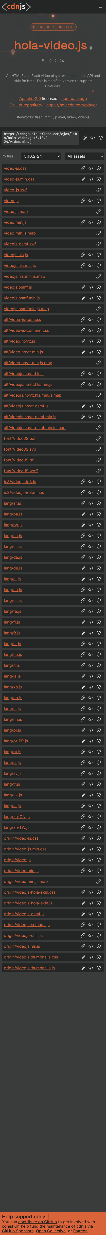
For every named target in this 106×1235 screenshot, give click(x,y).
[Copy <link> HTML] (90, 168)
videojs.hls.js (16, 254)
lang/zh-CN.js (17, 816)
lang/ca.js (13, 535)
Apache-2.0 (30, 98)
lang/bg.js (13, 525)
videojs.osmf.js (18, 287)
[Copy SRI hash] (100, 137)
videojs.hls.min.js (20, 265)
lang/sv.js (12, 773)
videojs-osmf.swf (20, 244)
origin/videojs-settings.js (27, 924)
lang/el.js (12, 579)
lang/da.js (13, 557)
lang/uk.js (13, 795)
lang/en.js (13, 589)
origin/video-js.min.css (25, 849)
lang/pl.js (12, 730)
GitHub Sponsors (18, 1230)
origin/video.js (17, 860)
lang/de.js (13, 568)
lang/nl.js (12, 708)
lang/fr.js (12, 633)
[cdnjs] (16, 7)
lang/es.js (13, 600)
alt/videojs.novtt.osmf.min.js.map (35, 427)
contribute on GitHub (37, 1221)
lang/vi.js (12, 806)
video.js (11, 200)
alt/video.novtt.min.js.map (28, 363)
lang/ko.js (13, 687)
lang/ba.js (13, 514)
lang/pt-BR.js (16, 741)
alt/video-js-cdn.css (22, 319)
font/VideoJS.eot (19, 438)
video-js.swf (15, 190)
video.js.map (16, 211)
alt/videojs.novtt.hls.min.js (28, 384)
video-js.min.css (19, 179)
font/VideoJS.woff (21, 471)
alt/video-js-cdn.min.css (26, 330)
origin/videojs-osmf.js (24, 914)
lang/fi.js (12, 622)
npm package (74, 98)
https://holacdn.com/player (71, 104)
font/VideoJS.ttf (19, 460)
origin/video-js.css (21, 838)
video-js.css (15, 168)
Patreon (80, 1230)
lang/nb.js (13, 697)
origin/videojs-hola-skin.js (28, 903)
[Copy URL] (84, 137)
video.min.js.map (20, 233)
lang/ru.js (12, 751)
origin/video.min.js (21, 870)
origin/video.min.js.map (26, 881)
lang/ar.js (12, 503)
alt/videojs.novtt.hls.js (24, 373)
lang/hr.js (12, 643)
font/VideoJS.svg (20, 449)
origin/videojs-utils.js (23, 935)
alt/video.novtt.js (19, 341)
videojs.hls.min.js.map (24, 276)
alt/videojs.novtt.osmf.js (26, 406)
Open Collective (51, 1230)
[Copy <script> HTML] (92, 137)
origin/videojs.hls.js (22, 946)
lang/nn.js (13, 719)
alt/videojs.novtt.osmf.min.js (30, 417)
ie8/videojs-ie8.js (20, 481)
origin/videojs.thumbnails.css (31, 957)
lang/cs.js (13, 546)
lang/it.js (12, 665)
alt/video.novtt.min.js (23, 352)
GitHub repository (25, 104)
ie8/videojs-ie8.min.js (24, 492)
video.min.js (15, 222)
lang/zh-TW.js (16, 827)
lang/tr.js (12, 784)
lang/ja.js (12, 676)
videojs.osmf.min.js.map (26, 308)
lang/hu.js (13, 654)
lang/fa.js (12, 611)
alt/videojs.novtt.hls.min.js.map (33, 395)
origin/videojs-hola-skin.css (29, 892)
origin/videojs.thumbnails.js (29, 968)
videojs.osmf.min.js (22, 298)
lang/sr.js (12, 762)
